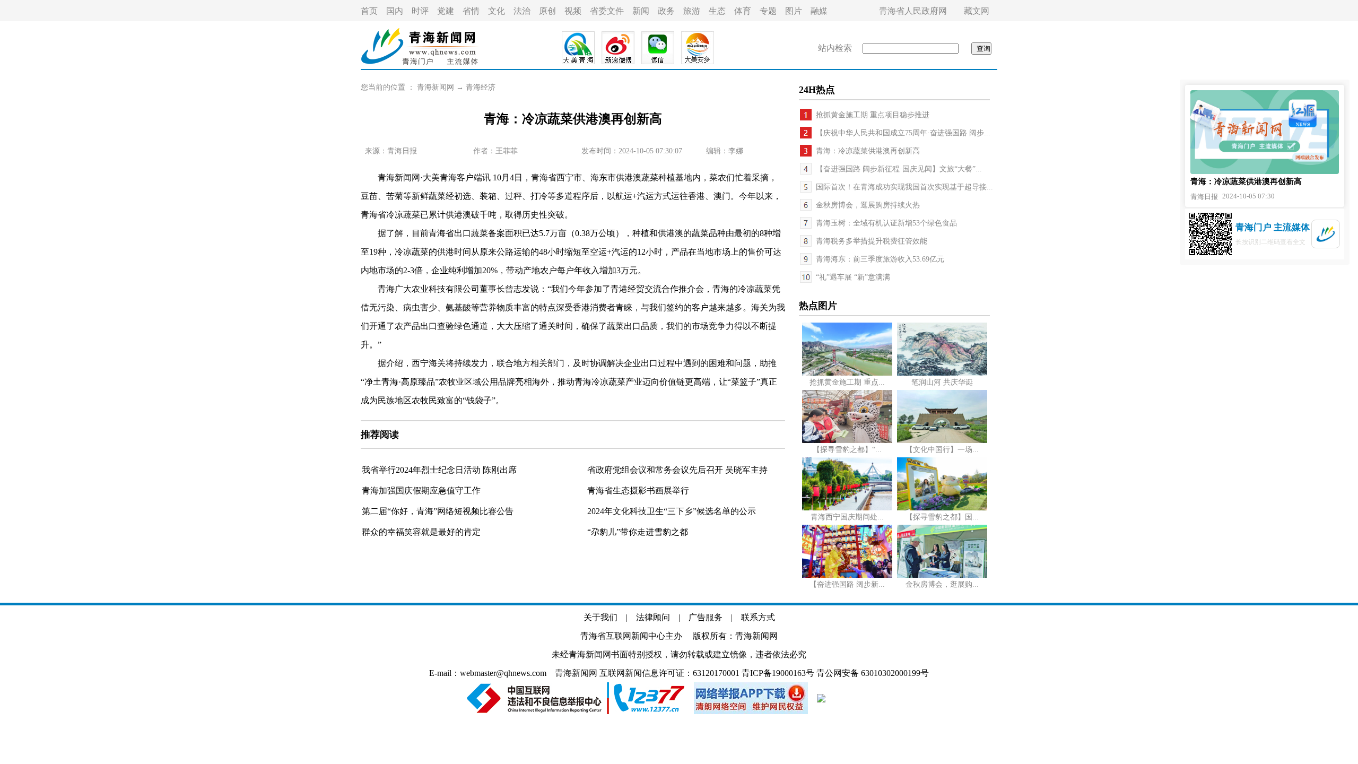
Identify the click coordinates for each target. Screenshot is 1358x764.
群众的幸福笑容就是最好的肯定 (421, 531)
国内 (394, 10)
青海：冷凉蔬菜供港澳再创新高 (868, 151)
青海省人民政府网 (913, 10)
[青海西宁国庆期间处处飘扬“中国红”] (847, 508)
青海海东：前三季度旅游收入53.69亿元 (880, 259)
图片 (793, 10)
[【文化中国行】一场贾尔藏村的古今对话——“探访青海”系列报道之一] (942, 441)
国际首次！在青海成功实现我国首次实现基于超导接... (904, 187)
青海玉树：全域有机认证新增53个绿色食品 (886, 223)
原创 (547, 10)
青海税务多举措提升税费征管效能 (871, 241)
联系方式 (758, 617)
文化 (496, 10)
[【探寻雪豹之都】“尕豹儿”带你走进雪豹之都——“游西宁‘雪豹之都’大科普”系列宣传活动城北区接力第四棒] (847, 441)
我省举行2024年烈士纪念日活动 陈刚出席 (439, 469)
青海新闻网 (435, 87)
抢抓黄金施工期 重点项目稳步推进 (872, 115)
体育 (742, 10)
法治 (521, 10)
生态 (717, 10)
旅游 (691, 10)
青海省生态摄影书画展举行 (638, 490)
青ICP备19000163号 (778, 673)
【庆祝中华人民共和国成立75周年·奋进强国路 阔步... (903, 133)
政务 (666, 10)
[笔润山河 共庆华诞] (942, 373)
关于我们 (600, 617)
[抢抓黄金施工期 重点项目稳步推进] (847, 373)
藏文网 (976, 10)
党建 (445, 10)
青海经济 (480, 87)
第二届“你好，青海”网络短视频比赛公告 (437, 511)
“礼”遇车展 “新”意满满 (853, 277)
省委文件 (607, 10)
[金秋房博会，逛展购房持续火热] (942, 575)
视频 (572, 10)
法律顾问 (653, 617)
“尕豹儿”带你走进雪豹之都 (637, 531)
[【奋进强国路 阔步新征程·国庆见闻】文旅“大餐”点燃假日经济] (847, 575)
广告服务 (705, 617)
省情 (471, 10)
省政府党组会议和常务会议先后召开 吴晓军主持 (677, 469)
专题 (768, 10)
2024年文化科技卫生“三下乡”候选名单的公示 (671, 511)
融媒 (819, 10)
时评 (420, 10)
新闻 (640, 10)
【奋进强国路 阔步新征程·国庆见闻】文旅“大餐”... (899, 169)
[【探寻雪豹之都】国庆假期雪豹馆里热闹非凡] (942, 508)
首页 (369, 10)
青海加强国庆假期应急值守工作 (421, 490)
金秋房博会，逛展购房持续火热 (868, 205)
